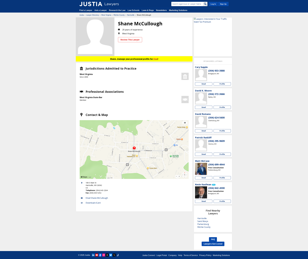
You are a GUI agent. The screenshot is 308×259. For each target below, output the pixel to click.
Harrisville (130, 15)
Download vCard (93, 202)
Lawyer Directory (92, 15)
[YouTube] (96, 255)
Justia (81, 15)
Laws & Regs (148, 10)
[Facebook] (100, 255)
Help (180, 255)
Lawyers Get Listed (213, 243)
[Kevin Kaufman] (201, 192)
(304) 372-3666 (216, 94)
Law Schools (133, 10)
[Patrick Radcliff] (201, 145)
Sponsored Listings (212, 61)
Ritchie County (119, 15)
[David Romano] (201, 122)
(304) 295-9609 (216, 141)
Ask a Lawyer (100, 10)
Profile (222, 84)
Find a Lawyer (85, 10)
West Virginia (106, 15)
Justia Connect (148, 255)
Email (204, 84)
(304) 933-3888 (216, 70)
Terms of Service (191, 255)
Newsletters (161, 10)
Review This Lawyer (130, 39)
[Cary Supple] (201, 75)
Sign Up (223, 4)
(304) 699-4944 (216, 164)
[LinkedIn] (93, 255)
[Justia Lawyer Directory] (90, 4)
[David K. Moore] (201, 98)
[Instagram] (103, 255)
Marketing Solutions (178, 10)
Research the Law (117, 10)
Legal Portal (162, 255)
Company (172, 255)
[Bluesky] (110, 255)
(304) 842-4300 (216, 188)
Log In (213, 4)
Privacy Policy (205, 255)
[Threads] (107, 255)
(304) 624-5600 (216, 117)
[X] (114, 255)
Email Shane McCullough (97, 198)
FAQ (213, 239)
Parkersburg (203, 224)
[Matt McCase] (201, 169)
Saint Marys (202, 221)
